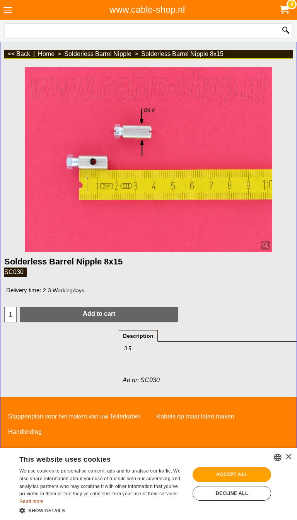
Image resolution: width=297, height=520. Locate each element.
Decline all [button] (232, 493)
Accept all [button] (231, 474)
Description (138, 336)
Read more (31, 501)
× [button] (288, 457)
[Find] (285, 31)
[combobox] (278, 457)
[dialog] (148, 484)
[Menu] (7, 10)
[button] (102, 510)
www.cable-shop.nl (147, 10)
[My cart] (284, 10)
